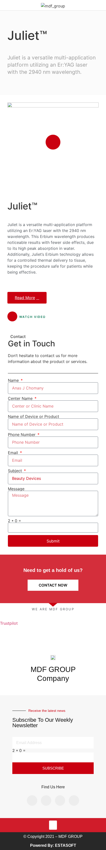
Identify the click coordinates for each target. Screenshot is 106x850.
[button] (53, 825)
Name (14, 380)
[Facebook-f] (32, 800)
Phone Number (22, 435)
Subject (15, 471)
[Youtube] (74, 800)
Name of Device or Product (33, 416)
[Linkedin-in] (60, 800)
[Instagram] (46, 800)
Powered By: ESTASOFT (53, 845)
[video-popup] (53, 142)
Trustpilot (9, 623)
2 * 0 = (14, 521)
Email (13, 453)
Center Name (21, 398)
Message (16, 489)
